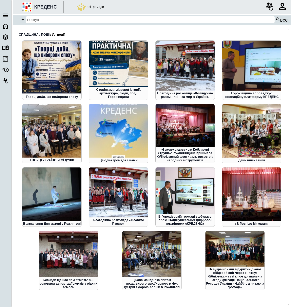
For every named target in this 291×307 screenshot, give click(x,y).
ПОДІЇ (45, 34)
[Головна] (5, 26)
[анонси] (5, 69)
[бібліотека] (5, 48)
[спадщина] (5, 37)
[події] (5, 59)
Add (23, 19)
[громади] (5, 80)
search (281, 19)
